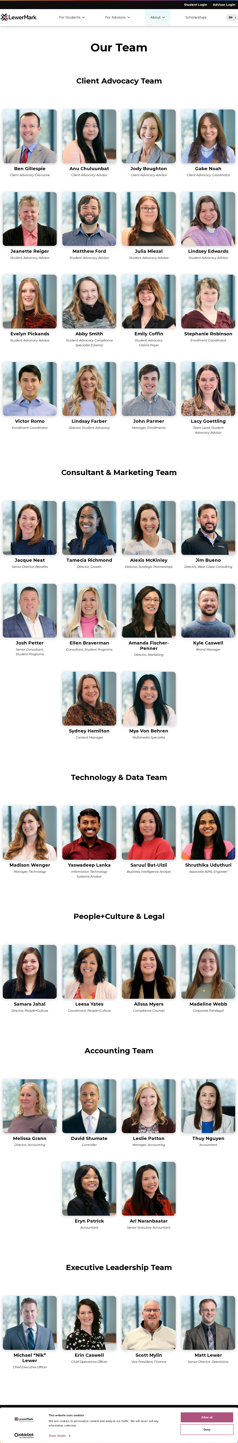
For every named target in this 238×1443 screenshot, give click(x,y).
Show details (57, 1435)
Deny (207, 1429)
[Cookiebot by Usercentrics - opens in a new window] (24, 1436)
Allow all (207, 1417)
